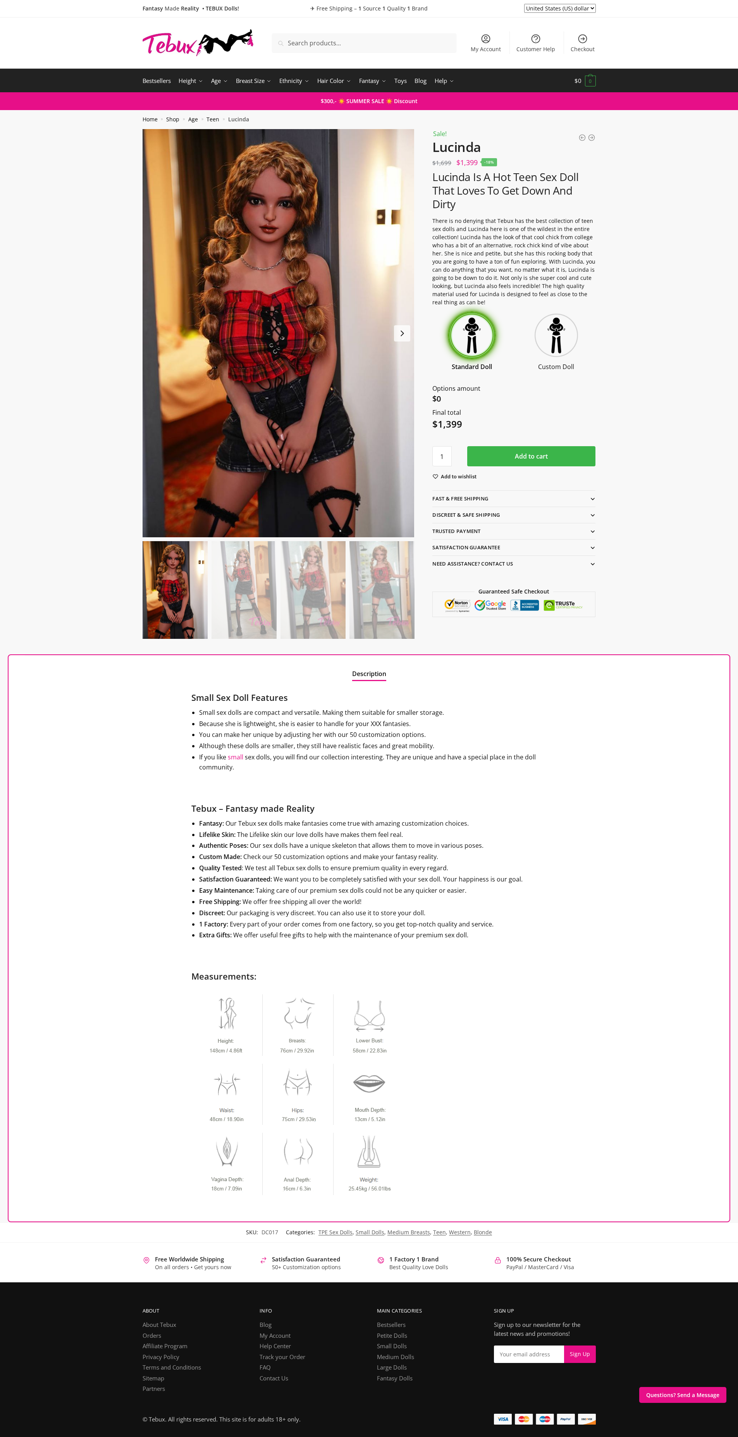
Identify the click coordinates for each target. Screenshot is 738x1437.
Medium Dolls (395, 1357)
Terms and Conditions (172, 1367)
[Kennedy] (582, 137)
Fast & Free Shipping (460, 498)
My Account (486, 49)
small (235, 757)
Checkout (583, 49)
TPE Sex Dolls (335, 1232)
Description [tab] (369, 673)
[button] (402, 333)
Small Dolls (370, 1232)
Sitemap (153, 1378)
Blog (266, 1324)
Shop (172, 119)
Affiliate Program (165, 1346)
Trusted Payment (456, 531)
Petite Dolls (392, 1335)
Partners (154, 1388)
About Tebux (159, 1324)
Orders (152, 1335)
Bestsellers (391, 1324)
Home (150, 119)
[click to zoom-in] (279, 333)
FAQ (265, 1367)
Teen (212, 119)
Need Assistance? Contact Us (472, 563)
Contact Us (274, 1378)
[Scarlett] (591, 137)
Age (193, 119)
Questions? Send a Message (682, 1395)
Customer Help (535, 49)
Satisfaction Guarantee (466, 547)
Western (460, 1232)
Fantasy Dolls (395, 1378)
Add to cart (531, 456)
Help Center (275, 1346)
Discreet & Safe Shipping (466, 514)
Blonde (483, 1232)
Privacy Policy (161, 1357)
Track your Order (282, 1357)
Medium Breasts (408, 1232)
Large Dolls (392, 1367)
